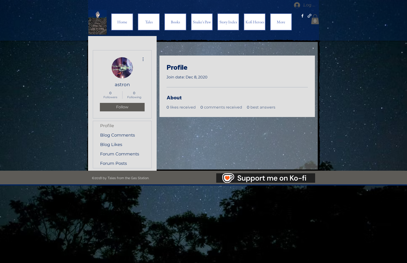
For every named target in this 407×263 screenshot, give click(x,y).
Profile (107, 125)
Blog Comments (117, 135)
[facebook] (302, 15)
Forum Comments (119, 154)
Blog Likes (111, 144)
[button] (315, 19)
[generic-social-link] (309, 15)
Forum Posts (113, 163)
